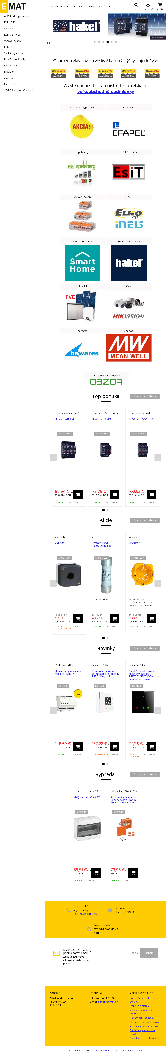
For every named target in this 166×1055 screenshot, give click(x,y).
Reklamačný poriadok (142, 1017)
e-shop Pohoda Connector (113, 1050)
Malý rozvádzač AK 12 (86, 797)
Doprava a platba (139, 1005)
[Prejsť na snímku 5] (111, 42)
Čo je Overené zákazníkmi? (145, 1038)
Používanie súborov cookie (145, 1026)
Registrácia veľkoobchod (64, 6)
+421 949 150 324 (85, 914)
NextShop (94, 1050)
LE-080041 (135, 543)
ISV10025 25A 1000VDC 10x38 (101, 544)
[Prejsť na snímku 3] (103, 42)
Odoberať (148, 953)
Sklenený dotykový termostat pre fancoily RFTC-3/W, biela (105, 673)
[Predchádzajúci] (53, 457)
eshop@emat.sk (108, 1001)
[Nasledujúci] (158, 457)
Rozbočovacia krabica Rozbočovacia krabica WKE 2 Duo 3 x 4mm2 (123, 800)
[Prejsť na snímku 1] (94, 42)
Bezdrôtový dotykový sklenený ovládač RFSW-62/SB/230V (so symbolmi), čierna (142, 675)
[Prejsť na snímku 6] (116, 42)
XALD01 (59, 543)
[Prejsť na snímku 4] (107, 42)
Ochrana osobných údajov (144, 1022)
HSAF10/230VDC (102, 419)
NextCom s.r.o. (136, 1050)
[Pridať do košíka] (78, 494)
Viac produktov (144, 396)
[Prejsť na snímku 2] (99, 42)
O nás (90, 6)
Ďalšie (104, 6)
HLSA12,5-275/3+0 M (141, 419)
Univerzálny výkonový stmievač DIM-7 (68, 672)
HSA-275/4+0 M (64, 419)
